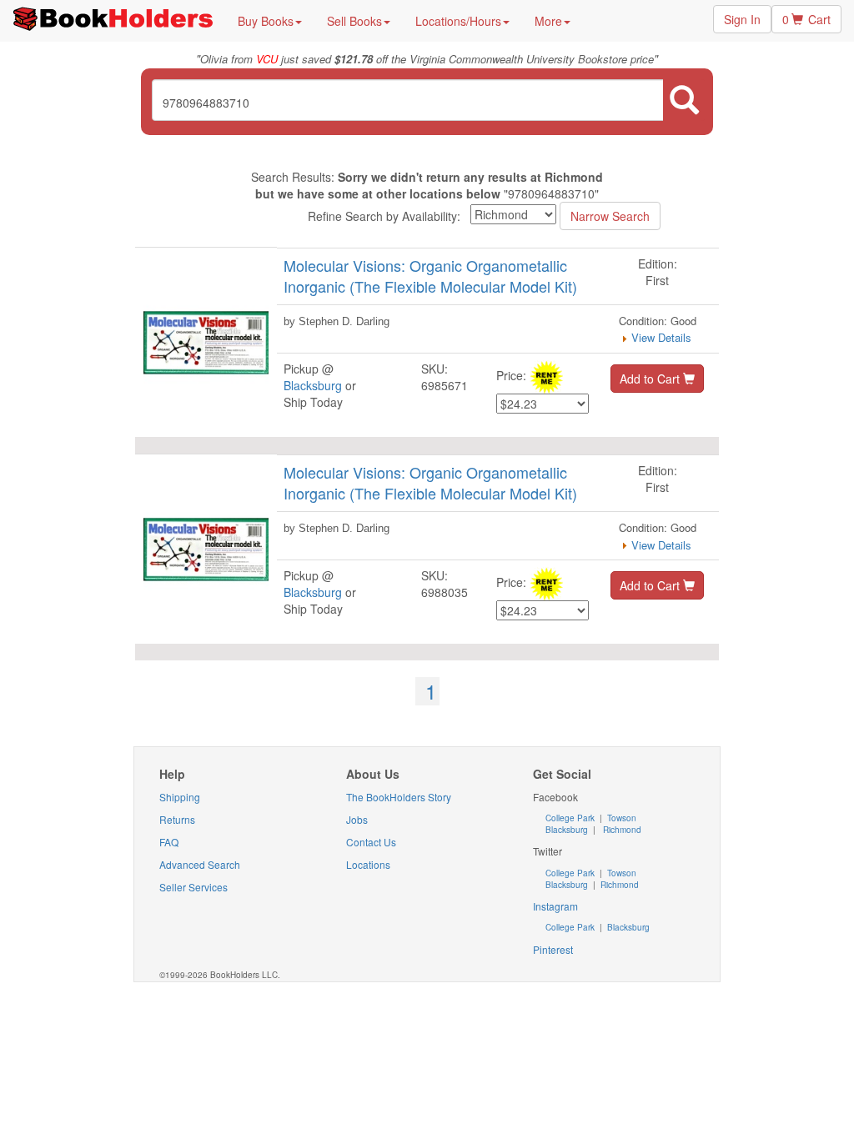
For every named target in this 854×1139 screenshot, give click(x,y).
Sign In (742, 19)
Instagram (555, 906)
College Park (571, 818)
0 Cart (806, 19)
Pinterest (553, 949)
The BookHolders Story (398, 797)
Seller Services (193, 887)
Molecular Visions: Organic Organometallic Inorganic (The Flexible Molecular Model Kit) (430, 276)
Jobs (357, 819)
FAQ (168, 842)
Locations (368, 864)
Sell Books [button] (354, 21)
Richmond (620, 829)
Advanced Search (199, 864)
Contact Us (371, 842)
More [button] (548, 21)
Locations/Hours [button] (458, 21)
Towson (620, 818)
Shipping (179, 797)
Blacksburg (313, 385)
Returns (177, 819)
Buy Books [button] (266, 21)
